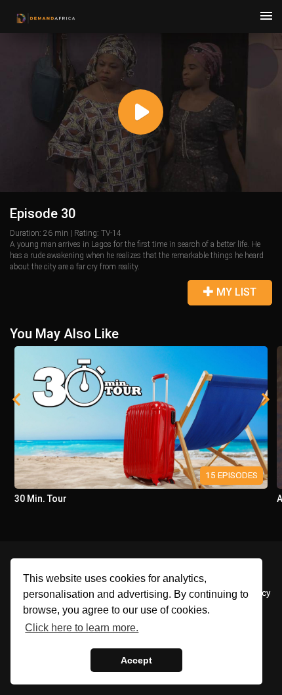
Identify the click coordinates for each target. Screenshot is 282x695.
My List (235, 292)
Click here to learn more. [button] (81, 627)
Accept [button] (136, 660)
